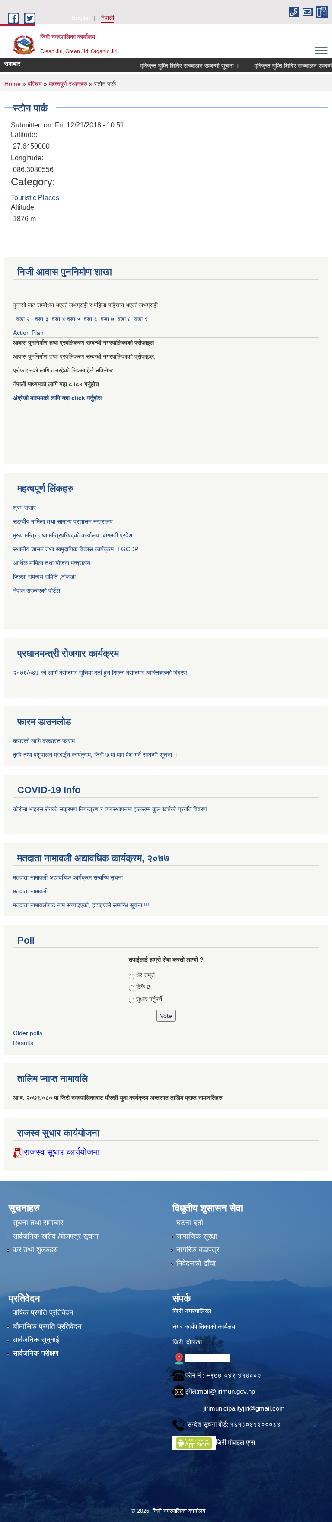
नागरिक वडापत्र (197, 1250)
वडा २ (23, 318)
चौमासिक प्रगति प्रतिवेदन (47, 1326)
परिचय (35, 83)
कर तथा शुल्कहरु (35, 1250)
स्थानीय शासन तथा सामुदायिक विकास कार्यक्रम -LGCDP (75, 549)
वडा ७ (107, 318)
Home (12, 83)
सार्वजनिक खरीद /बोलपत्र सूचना (56, 1236)
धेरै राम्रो (145, 975)
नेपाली (107, 17)
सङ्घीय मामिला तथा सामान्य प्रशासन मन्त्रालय (63, 521)
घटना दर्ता (189, 1223)
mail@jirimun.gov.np (226, 1391)
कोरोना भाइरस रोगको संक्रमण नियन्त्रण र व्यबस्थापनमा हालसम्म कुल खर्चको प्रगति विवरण (111, 809)
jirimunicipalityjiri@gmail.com (244, 1408)
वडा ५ (73, 318)
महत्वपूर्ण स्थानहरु (68, 83)
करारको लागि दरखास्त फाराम (44, 740)
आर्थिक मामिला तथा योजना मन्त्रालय (51, 562)
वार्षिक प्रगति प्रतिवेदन (43, 1313)
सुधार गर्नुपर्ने (149, 998)
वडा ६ (90, 318)
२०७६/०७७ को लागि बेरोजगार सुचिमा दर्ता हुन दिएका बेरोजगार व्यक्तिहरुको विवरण (101, 672)
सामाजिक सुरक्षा (196, 1236)
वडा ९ (141, 318)
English (82, 17)
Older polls (27, 1032)
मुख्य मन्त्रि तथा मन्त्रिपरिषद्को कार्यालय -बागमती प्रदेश (74, 535)
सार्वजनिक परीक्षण (35, 1353)
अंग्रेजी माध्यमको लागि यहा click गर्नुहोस (58, 397)
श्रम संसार (25, 507)
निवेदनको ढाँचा (196, 1263)
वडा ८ (124, 318)
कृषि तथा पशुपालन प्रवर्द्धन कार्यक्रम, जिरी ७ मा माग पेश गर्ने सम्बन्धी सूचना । (95, 754)
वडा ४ (59, 318)
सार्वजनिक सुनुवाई (36, 1340)
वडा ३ (41, 318)
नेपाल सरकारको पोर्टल (36, 590)
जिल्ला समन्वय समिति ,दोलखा (45, 576)
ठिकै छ (143, 986)
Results (23, 1042)
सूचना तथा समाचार (38, 1223)
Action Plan (29, 332)
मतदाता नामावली (30, 891)
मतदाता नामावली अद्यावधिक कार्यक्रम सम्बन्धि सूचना (68, 877)
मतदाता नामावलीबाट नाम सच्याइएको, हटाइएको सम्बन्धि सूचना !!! (81, 905)
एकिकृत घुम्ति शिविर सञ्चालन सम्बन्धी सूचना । (171, 65)
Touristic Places (35, 197)
